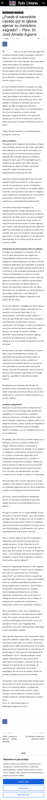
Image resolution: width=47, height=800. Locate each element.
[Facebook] (4, 44)
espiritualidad (28, 9)
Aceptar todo (23, 782)
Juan (7, 38)
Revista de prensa (15, 9)
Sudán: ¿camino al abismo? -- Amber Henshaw (9, 739)
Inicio (4, 9)
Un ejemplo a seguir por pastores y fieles (35, 737)
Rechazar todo (23, 795)
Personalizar (23, 788)
